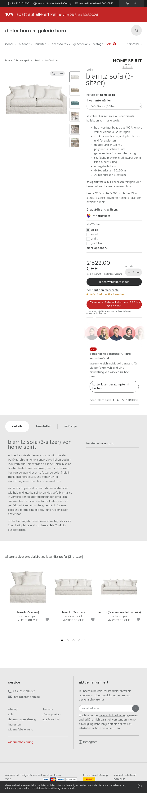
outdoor (24, 44)
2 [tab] (68, 640)
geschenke (80, 44)
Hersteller (133, 44)
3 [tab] (73, 640)
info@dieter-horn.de (27, 696)
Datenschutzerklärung (22, 719)
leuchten (40, 44)
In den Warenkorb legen (114, 281)
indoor (9, 44)
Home (8, 60)
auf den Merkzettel (106, 290)
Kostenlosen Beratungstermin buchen (111, 386)
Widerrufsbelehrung (20, 729)
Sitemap (13, 709)
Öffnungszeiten (51, 714)
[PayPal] (61, 779)
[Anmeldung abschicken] (135, 708)
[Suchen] (136, 30)
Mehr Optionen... (97, 248)
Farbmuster (103, 216)
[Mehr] (138, 272)
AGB (10, 714)
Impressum (14, 724)
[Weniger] (129, 272)
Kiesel (94, 234)
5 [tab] (85, 640)
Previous (53, 640)
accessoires (60, 44)
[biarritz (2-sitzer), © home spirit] (73, 605)
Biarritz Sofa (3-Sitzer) (46, 60)
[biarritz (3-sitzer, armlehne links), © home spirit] (119, 605)
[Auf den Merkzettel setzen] (47, 620)
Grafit (94, 238)
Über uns (47, 709)
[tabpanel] (28, 599)
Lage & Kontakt (51, 719)
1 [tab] (62, 640)
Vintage (98, 44)
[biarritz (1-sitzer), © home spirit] (28, 605)
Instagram (90, 742)
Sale (109, 44)
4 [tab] (79, 640)
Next (93, 640)
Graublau (96, 243)
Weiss (94, 229)
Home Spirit (22, 60)
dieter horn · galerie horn (35, 31)
